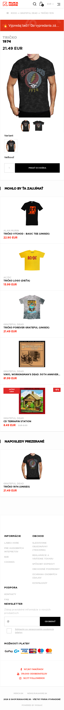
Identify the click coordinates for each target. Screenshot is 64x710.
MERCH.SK (18, 693)
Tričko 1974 (47, 13)
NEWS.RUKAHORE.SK (37, 693)
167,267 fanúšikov (33, 669)
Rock (14, 13)
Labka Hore (11, 543)
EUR (49, 4)
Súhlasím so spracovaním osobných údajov (34, 631)
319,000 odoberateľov (34, 673)
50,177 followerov (34, 678)
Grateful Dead (28, 13)
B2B (6, 557)
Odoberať (50, 621)
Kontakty (10, 594)
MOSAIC (39, 705)
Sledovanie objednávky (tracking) (40, 546)
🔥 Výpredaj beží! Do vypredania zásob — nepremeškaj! (33, 25)
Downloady (39, 583)
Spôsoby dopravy (43, 564)
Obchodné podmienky (46, 569)
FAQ (6, 599)
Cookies (9, 562)
